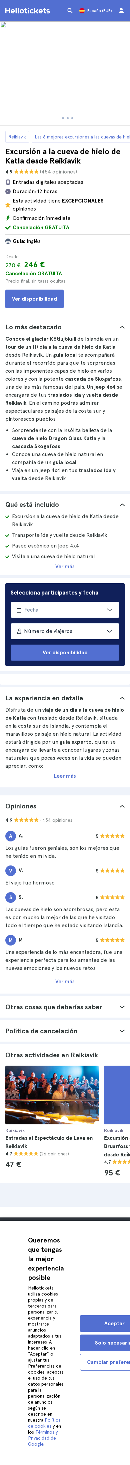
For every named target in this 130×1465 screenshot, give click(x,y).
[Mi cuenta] (121, 11)
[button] (65, 327)
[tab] (65, 327)
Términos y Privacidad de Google (43, 1438)
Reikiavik (17, 136)
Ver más (65, 566)
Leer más (65, 776)
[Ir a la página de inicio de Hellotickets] (28, 10)
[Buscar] (70, 11)
